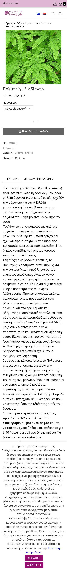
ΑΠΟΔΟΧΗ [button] (34, 558)
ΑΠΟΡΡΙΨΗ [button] (34, 564)
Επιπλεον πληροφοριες (38, 178)
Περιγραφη (12, 178)
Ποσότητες (10, 102)
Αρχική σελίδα (14, 23)
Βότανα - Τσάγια (15, 26)
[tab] (12, 178)
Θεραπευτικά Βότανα (37, 23)
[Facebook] (10, 3)
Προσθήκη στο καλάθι (35, 131)
